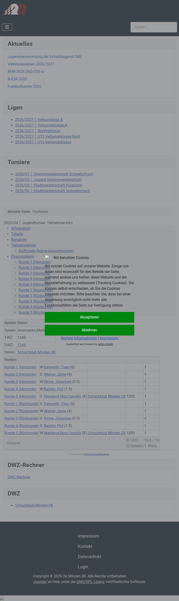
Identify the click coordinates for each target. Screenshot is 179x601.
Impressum (109, 338)
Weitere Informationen (79, 338)
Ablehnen (89, 330)
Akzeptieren (89, 317)
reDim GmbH (105, 344)
